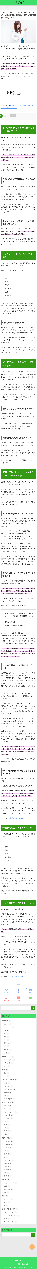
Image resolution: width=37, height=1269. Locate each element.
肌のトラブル (8, 1160)
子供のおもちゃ (9, 1060)
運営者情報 (25, 1264)
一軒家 (6, 1053)
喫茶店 (7, 1124)
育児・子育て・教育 (10, 1209)
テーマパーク (9, 1027)
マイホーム (7, 1049)
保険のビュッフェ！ (16, 818)
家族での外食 (7, 1102)
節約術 (5, 1179)
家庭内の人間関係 (9, 1079)
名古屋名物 (8, 1118)
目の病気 (7, 1154)
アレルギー (8, 1141)
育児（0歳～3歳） (10, 1221)
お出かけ (6, 1020)
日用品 (7, 1066)
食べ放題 (7, 1130)
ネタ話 (6, 1083)
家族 (6, 1095)
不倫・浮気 (8, 1086)
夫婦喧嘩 (7, 1092)
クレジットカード (10, 1183)
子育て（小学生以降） (11, 1215)
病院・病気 (7, 1138)
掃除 (6, 1073)
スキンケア (8, 1199)
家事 (5, 1069)
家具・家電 (8, 1063)
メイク (6, 1202)
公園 (6, 1030)
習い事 (6, 1218)
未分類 (5, 1134)
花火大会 (7, 1043)
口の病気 (7, 1147)
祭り (6, 1040)
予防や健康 (8, 1144)
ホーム (11, 1264)
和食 (6, 1121)
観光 (6, 1046)
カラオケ (7, 1024)
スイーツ (7, 1109)
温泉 (6, 1036)
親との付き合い (9, 1099)
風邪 (6, 1173)
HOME (19, 1260)
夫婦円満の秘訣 (9, 1089)
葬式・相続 (8, 1189)
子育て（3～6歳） (10, 1212)
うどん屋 (7, 1105)
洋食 (6, 1127)
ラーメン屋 (8, 1115)
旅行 (6, 1033)
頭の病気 (7, 1169)
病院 (6, 1151)
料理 (6, 1076)
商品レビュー (7, 1056)
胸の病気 (7, 1163)
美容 (4, 1196)
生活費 (7, 1186)
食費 (6, 1192)
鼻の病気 (7, 1176)
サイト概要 (17, 1264)
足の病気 (7, 1166)
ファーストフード (10, 1112)
